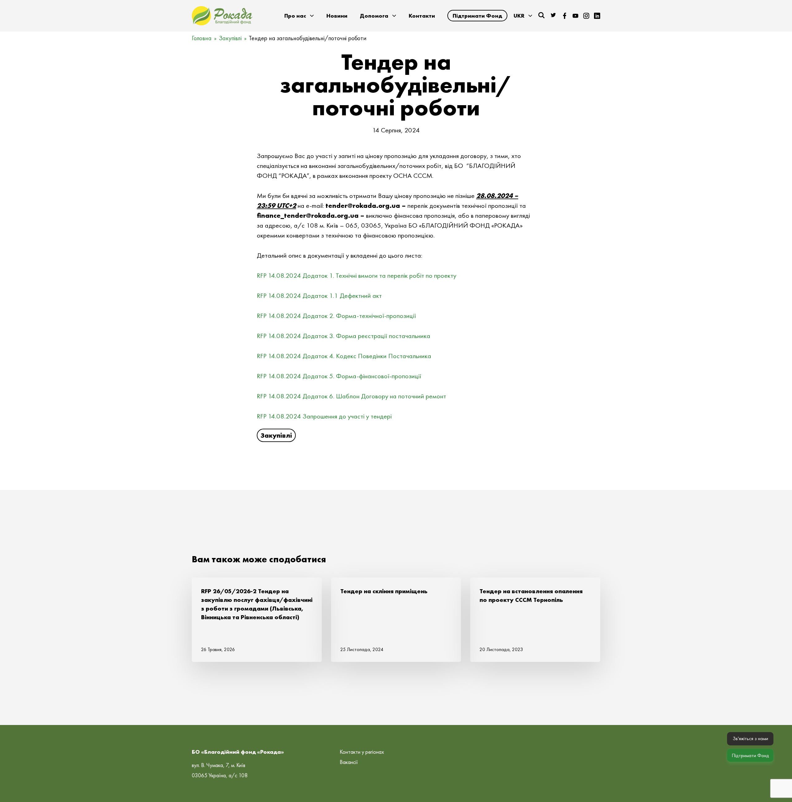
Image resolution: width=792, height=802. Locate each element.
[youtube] (575, 16)
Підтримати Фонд (477, 15)
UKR (519, 15)
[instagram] (586, 16)
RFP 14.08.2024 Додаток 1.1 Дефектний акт (319, 295)
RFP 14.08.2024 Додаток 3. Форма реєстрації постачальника (343, 335)
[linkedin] (597, 16)
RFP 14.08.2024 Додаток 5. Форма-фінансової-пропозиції (339, 375)
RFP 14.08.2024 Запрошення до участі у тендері (324, 416)
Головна (202, 38)
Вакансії (349, 762)
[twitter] (554, 16)
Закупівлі (230, 38)
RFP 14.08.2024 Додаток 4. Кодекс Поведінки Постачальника (344, 355)
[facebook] (565, 16)
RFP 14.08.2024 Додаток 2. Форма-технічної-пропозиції (336, 315)
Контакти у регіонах (362, 751)
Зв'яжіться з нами (750, 738)
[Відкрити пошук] (541, 15)
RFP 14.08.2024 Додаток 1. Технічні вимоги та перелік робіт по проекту (356, 275)
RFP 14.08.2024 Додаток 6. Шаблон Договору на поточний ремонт (351, 396)
